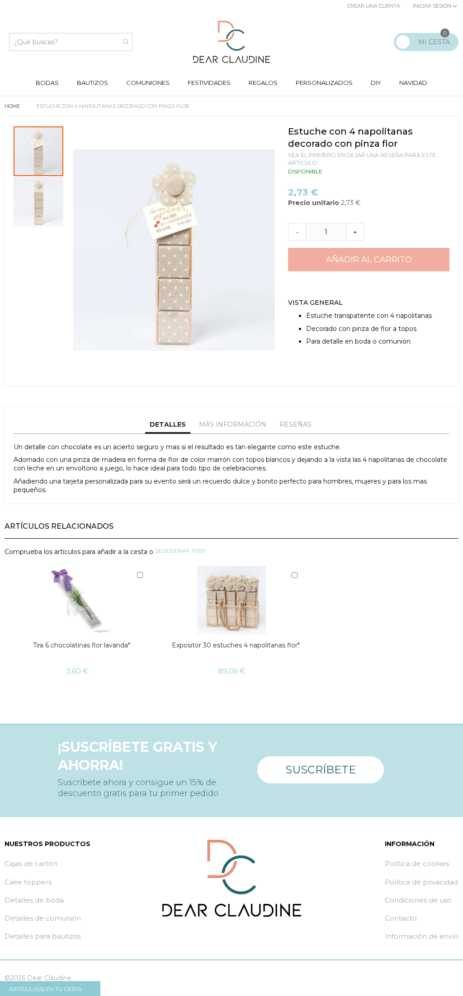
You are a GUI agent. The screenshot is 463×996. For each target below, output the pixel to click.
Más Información (232, 424)
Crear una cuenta (373, 6)
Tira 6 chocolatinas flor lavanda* (81, 645)
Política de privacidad (421, 882)
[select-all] (180, 551)
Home (13, 106)
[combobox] (70, 42)
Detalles (168, 424)
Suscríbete (320, 769)
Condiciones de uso (418, 900)
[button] (38, 201)
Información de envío (421, 936)
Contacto (401, 918)
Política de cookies (417, 863)
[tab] (167, 425)
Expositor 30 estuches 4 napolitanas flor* (236, 645)
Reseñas (295, 424)
